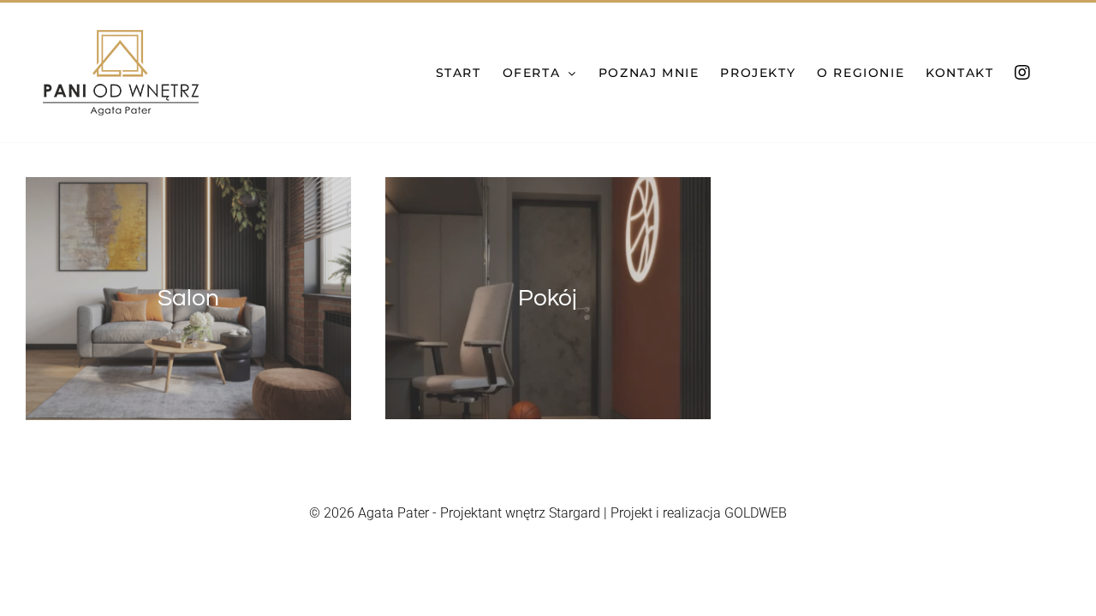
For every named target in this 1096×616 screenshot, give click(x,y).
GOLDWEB (755, 513)
